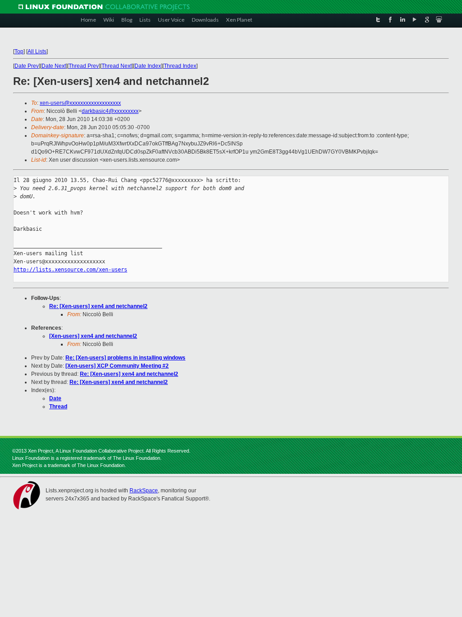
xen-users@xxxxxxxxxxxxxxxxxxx (80, 103)
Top (18, 51)
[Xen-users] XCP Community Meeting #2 (117, 366)
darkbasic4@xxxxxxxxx (110, 111)
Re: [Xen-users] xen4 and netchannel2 (98, 306)
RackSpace (143, 490)
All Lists (37, 51)
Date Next (54, 66)
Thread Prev (84, 66)
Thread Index (180, 66)
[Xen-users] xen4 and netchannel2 (93, 336)
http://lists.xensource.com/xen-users (70, 269)
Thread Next (117, 66)
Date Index (147, 66)
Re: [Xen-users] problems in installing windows (125, 358)
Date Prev (26, 66)
